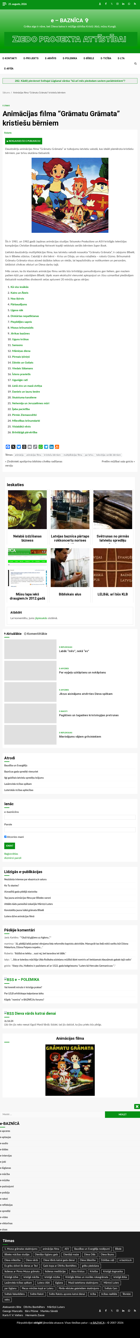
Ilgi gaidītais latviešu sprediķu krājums (24, 778)
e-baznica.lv (126, 1260)
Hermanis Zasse (34, 1315)
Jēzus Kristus (78, 1271)
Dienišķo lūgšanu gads (46, 1254)
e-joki (3, 1162)
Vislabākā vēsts (21, 426)
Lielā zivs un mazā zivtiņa (27, 386)
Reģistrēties (11, 854)
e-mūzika (5, 1180)
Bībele (118, 1249)
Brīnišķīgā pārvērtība (24, 432)
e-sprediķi (5, 1211)
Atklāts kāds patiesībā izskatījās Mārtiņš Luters (28, 904)
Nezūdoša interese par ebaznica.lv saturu (25, 879)
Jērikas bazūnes (20, 333)
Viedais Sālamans (22, 368)
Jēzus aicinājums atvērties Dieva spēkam (30, 692)
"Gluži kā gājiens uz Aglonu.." (35, 938)
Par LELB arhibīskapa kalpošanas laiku (24, 993)
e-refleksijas (65, 647)
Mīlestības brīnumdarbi (26, 420)
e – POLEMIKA (27, 979)
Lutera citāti (43, 1283)
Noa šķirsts (17, 298)
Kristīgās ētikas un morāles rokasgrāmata (86, 1277)
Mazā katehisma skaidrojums (83, 1283)
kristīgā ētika (120, 1277)
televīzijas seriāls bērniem (108, 455)
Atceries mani (15, 837)
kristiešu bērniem (52, 455)
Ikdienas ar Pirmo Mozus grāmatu (22, 1271)
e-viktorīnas (6, 1223)
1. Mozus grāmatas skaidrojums (20, 1249)
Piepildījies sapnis (21, 322)
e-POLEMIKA (70, 58)
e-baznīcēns (11, 812)
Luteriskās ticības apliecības (18, 790)
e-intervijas (6, 1156)
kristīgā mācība (31, 1277)
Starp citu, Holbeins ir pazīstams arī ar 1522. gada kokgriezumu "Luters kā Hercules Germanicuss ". (63, 966)
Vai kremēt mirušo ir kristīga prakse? (23, 987)
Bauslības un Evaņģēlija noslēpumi (92, 1249)
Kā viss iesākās (20, 287)
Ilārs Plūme (31, 1311)
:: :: (97, 1322)
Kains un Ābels (19, 292)
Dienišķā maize (71, 1254)
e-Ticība (106, 58)
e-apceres (64, 669)
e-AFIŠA (8, 68)
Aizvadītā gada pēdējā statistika (20, 892)
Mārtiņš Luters (111, 1283)
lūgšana (59, 1283)
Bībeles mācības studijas (17, 1254)
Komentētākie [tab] (36, 633)
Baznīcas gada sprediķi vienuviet (21, 772)
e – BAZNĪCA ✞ (70, 20)
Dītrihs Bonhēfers (34, 1307)
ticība (93, 1294)
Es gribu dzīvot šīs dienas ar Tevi (21, 1266)
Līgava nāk (17, 310)
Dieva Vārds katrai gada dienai (59, 1260)
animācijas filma (33, 455)
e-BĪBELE (89, 58)
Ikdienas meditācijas (55, 1271)
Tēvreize (126, 1294)
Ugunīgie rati (20, 380)
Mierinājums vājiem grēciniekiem (30, 735)
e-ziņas (6, 106)
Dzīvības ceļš (107, 1260)
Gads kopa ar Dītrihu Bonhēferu (60, 1266)
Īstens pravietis (21, 374)
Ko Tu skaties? (11, 886)
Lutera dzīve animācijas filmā (19, 916)
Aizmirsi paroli (12, 858)
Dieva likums (107, 1254)
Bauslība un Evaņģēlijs (15, 765)
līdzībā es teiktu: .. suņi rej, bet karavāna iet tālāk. (40, 953)
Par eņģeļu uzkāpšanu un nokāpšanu (30, 670)
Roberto (8, 133)
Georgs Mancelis (13, 1311)
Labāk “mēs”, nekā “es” (30, 649)
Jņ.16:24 (8, 1021)
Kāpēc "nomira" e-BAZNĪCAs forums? (24, 1000)
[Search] (135, 63)
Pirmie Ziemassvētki (24, 415)
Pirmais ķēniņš (21, 356)
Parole (8, 824)
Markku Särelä (49, 1311)
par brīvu (89, 455)
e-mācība (5, 1174)
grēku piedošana (90, 1266)
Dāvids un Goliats (22, 362)
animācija (19, 455)
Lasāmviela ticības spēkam (18, 784)
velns (7, 1300)
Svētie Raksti (37, 1294)
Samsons (17, 345)
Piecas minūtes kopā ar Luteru (37, 1288)
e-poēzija (5, 1193)
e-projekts (31, 58)
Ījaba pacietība (21, 409)
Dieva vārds (32, 1260)
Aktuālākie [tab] (14, 633)
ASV (67, 1249)
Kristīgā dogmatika (113, 1271)
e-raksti (63, 711)
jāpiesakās (41, 618)
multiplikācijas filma (73, 455)
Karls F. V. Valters (13, 1315)
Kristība (94, 1271)
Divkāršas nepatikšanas (25, 316)
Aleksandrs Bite (12, 1307)
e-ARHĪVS (50, 58)
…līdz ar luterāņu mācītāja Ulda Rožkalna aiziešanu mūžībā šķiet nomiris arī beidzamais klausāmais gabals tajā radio (71, 960)
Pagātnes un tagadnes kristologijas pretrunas (30, 713)
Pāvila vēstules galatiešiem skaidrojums (79, 1288)
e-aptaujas (5, 1137)
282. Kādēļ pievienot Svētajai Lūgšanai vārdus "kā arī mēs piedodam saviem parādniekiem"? (70, 81)
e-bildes (4, 1149)
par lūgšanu (10, 1288)
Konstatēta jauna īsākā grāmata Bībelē (24, 910)
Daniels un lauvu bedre (26, 391)
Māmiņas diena (21, 351)
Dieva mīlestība (12, 1260)
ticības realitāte (109, 1294)
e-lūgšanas (5, 1168)
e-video (4, 1217)
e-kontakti (10, 58)
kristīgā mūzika (52, 1277)
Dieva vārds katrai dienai (35, 1013)
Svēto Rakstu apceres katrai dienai (67, 1294)
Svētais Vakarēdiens (14, 1294)
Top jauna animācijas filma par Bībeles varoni (27, 898)
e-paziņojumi (7, 1186)
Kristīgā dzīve (11, 1277)
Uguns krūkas (20, 339)
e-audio (4, 1143)
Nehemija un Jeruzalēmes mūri (30, 403)
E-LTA (121, 58)
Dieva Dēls (89, 1254)
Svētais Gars (110, 1288)
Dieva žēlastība (88, 1260)
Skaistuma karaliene (24, 397)
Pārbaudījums (19, 304)
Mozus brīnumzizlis (22, 327)
